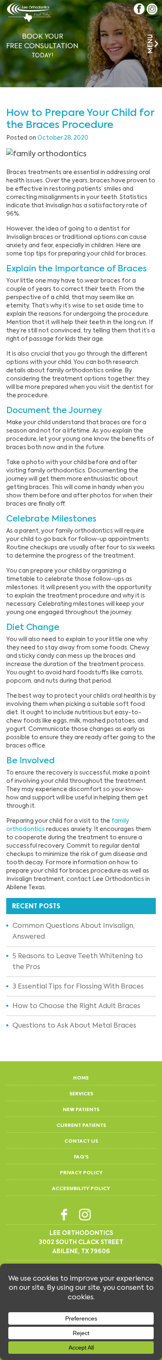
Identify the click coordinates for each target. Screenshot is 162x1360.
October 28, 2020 (62, 137)
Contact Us (81, 1141)
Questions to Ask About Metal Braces (74, 1025)
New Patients (81, 1109)
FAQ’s (81, 1156)
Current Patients (81, 1125)
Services (81, 1093)
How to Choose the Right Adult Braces (76, 1005)
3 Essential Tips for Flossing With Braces (78, 986)
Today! (42, 45)
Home (81, 1077)
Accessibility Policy (81, 1188)
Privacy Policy (81, 1172)
